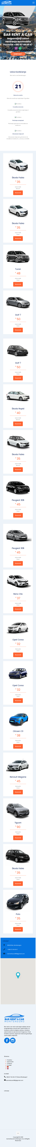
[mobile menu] (33, 2)
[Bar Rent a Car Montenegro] (6, 2)
